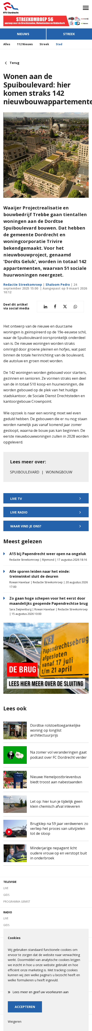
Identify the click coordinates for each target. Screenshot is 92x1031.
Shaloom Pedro (58, 284)
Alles (6, 44)
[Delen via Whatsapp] (75, 306)
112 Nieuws (25, 44)
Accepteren (25, 1007)
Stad (59, 44)
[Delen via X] (65, 306)
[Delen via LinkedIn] (45, 306)
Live (5, 888)
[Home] (23, 7)
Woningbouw (59, 472)
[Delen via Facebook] (55, 306)
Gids (6, 895)
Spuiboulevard (24, 472)
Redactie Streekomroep (22, 284)
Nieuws (23, 34)
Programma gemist (16, 901)
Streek (69, 34)
